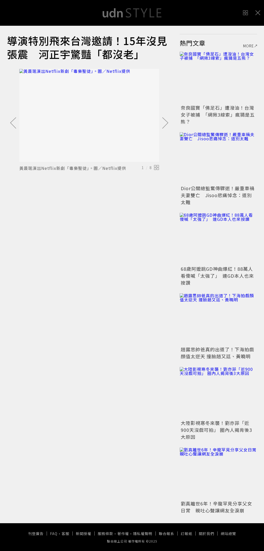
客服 (65, 533)
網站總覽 (228, 533)
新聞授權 (83, 533)
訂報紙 (186, 533)
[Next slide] (165, 123)
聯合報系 (166, 533)
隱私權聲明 (142, 533)
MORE (248, 46)
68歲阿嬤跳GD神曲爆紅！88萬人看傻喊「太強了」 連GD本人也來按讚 (217, 275)
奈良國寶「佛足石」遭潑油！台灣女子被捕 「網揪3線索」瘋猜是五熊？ (218, 114)
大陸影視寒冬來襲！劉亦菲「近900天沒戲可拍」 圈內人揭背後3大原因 (216, 429)
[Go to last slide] (13, 123)
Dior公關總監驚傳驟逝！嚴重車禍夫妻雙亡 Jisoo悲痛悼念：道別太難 (217, 195)
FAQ (53, 533)
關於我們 (206, 533)
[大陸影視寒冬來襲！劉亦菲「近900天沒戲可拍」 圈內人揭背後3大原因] (218, 392)
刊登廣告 (36, 533)
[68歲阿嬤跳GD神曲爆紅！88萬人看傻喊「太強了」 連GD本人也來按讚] (218, 238)
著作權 (123, 533)
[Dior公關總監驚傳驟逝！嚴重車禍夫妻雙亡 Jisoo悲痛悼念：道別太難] (218, 158)
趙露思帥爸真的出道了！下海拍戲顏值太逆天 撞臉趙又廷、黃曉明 (217, 353)
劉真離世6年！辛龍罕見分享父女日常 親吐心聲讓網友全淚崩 (216, 507)
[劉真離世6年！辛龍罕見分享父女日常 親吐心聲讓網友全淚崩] (218, 473)
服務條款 (105, 533)
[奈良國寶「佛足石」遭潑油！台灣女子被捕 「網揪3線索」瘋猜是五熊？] (218, 77)
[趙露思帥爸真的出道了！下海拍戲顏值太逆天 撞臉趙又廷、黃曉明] (218, 319)
